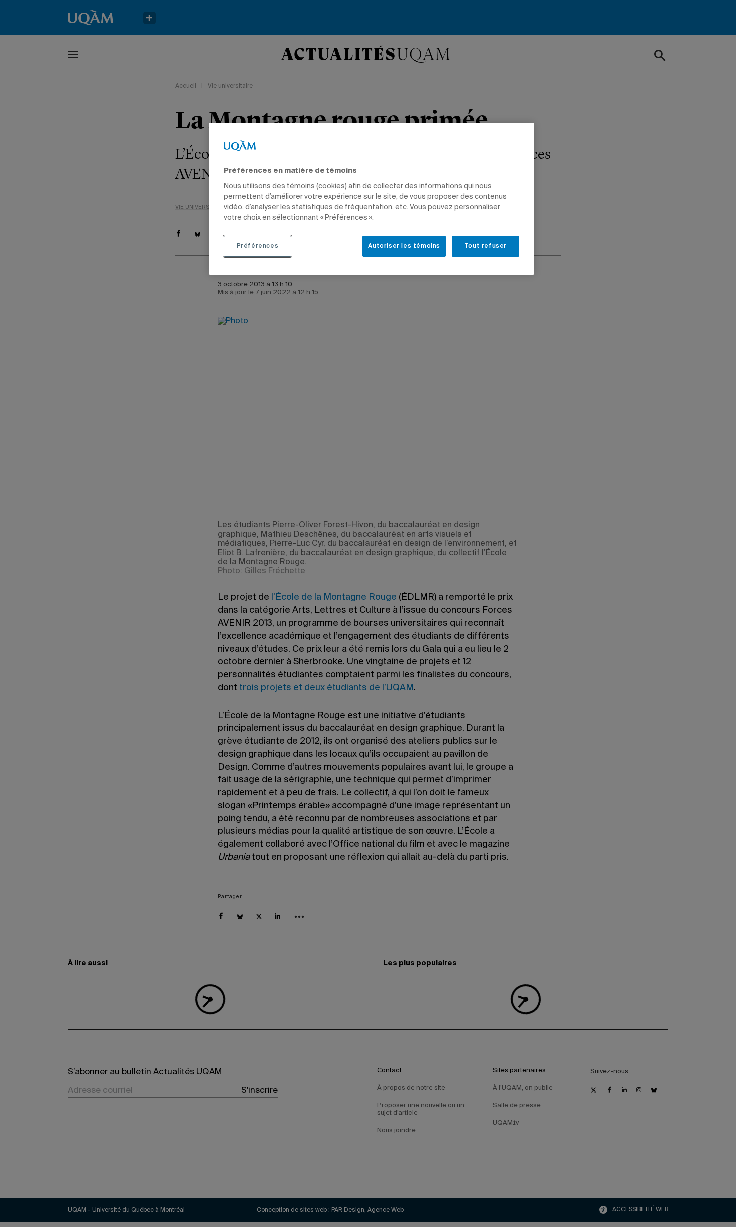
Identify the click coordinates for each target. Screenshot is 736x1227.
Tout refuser (485, 246)
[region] (371, 199)
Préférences (258, 246)
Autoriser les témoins (404, 246)
